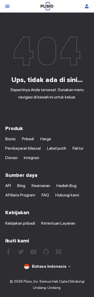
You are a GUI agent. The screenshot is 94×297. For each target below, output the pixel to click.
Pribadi (28, 138)
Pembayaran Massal (23, 148)
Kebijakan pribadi (20, 223)
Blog (21, 185)
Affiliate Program (20, 195)
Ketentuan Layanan (58, 223)
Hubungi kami (67, 195)
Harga (45, 138)
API (8, 185)
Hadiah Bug (66, 185)
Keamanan (41, 185)
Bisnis (10, 138)
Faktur (78, 148)
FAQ (45, 195)
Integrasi (31, 157)
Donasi (11, 157)
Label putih (56, 148)
